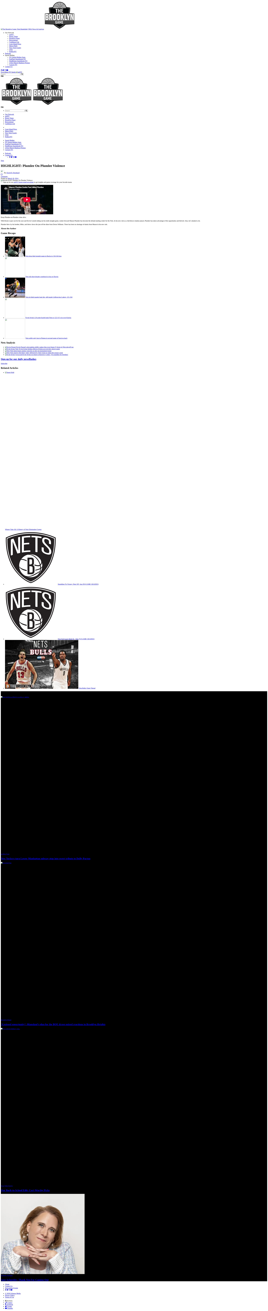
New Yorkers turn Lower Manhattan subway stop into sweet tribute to (45, 858)
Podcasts (8, 53)
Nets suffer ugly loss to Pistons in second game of (46, 338)
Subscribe (4, 363)
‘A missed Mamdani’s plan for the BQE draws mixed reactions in (53, 1024)
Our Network (9, 114)
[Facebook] (1, 70)
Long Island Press (15, 44)
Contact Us (8, 67)
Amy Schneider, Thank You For (25, 1279)
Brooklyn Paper (14, 38)
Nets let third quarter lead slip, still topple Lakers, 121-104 (49, 297)
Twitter (9, 1306)
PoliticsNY (13, 51)
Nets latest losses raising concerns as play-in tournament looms (30, 351)
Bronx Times (13, 36)
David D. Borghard (13, 173)
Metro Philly (13, 46)
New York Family (15, 48)
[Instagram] (5, 70)
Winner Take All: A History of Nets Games (23, 529)
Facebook (9, 1304)
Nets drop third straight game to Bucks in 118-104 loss (43, 256)
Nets (2, 161)
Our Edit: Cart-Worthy (25, 1190)
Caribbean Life (14, 42)
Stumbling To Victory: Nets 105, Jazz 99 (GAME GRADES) (78, 584)
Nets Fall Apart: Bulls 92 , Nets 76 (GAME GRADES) (76, 639)
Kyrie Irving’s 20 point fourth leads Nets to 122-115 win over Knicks (48, 318)
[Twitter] (3, 70)
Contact (9, 1303)
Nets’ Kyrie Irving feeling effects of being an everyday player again (37, 349)
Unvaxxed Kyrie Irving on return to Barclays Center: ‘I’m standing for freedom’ (41, 355)
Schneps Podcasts (7, 1275)
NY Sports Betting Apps (17, 57)
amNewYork (5, 854)
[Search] (22, 74)
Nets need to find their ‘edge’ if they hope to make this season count (36, 353)
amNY (11, 34)
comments (4, 176)
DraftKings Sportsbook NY (18, 61)
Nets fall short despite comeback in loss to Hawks (42, 277)
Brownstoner (13, 40)
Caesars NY (13, 65)
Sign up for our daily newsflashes (18, 359)
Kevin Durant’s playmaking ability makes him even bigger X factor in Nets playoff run (44, 347)
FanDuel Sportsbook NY (17, 59)
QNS (11, 50)
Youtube (10, 1308)
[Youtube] (7, 70)
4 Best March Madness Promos (19, 63)
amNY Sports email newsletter (24, 182)
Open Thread (87, 688)
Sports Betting (9, 140)
